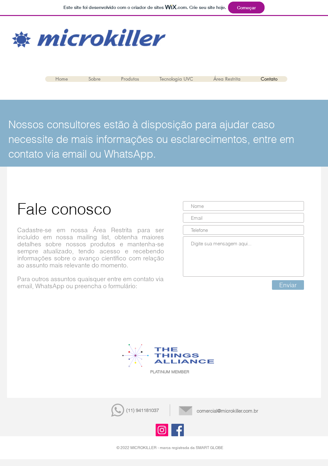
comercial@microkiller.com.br (227, 411)
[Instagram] (162, 430)
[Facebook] (177, 430)
